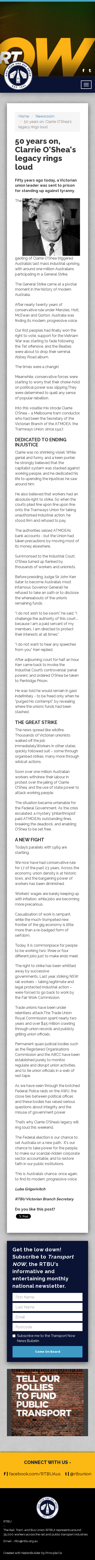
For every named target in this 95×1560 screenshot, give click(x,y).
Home (23, 116)
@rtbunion (80, 1473)
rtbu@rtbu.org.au (26, 1541)
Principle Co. (53, 1553)
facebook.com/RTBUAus (35, 1473)
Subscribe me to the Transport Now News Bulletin (46, 1338)
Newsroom (45, 116)
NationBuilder (31, 1553)
